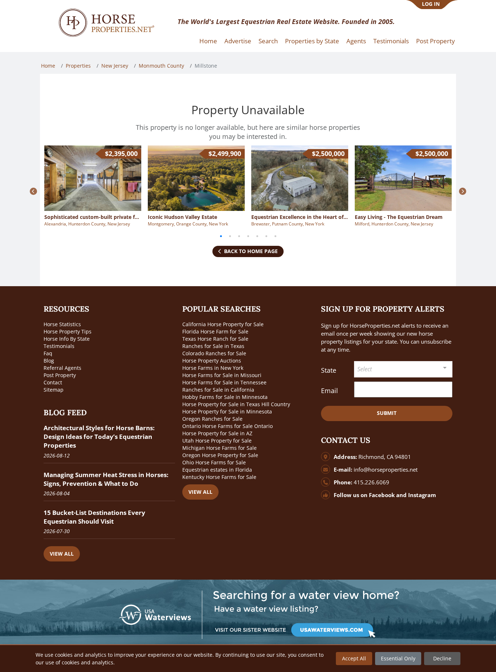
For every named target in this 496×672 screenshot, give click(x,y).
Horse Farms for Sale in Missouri (221, 375)
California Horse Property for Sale (223, 324)
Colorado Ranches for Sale (214, 353)
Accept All (354, 658)
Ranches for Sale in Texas (213, 346)
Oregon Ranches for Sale (212, 418)
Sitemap (54, 389)
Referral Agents (62, 367)
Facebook (382, 495)
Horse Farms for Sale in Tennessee (224, 382)
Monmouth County (161, 65)
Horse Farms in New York (212, 367)
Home (208, 41)
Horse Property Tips (68, 331)
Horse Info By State (67, 338)
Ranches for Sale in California (218, 389)
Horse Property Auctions (211, 360)
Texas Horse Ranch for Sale (215, 338)
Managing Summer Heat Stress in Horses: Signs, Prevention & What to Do (106, 479)
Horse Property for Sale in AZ (217, 433)
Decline (442, 658)
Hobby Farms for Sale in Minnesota (225, 396)
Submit (387, 412)
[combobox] (403, 369)
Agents (356, 41)
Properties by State (312, 41)
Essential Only (398, 658)
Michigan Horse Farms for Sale (219, 447)
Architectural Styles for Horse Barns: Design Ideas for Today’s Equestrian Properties (99, 436)
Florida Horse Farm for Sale (215, 331)
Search (268, 41)
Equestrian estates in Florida (217, 469)
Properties (78, 65)
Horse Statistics (62, 324)
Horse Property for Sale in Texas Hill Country (236, 404)
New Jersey (114, 65)
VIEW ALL (62, 553)
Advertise (237, 41)
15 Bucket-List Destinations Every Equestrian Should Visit (94, 516)
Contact (53, 382)
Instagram (422, 495)
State (328, 370)
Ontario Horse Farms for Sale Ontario (227, 426)
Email (329, 390)
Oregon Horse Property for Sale (220, 455)
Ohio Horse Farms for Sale (214, 462)
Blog (49, 360)
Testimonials (391, 41)
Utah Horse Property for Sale (217, 440)
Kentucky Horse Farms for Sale (219, 476)
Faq (48, 353)
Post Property (435, 41)
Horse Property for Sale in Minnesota (227, 411)
